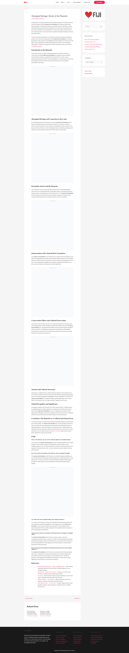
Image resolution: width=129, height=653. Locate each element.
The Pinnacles (35, 18)
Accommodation (77, 2)
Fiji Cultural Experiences (96, 637)
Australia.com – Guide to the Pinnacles (47, 572)
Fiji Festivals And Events (96, 639)
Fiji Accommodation (60, 643)
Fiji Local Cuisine (95, 641)
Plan (68, 2)
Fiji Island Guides (60, 637)
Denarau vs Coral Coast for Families (93, 44)
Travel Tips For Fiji (77, 635)
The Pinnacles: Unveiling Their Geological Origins (32, 612)
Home (57, 2)
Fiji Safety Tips (76, 641)
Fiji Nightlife (93, 643)
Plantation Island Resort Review (92, 46)
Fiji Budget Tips (77, 643)
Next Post (77, 598)
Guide (62, 2)
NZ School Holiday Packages (92, 39)
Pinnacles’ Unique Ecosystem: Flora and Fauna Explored (45, 612)
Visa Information (77, 637)
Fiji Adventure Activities (96, 635)
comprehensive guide (36, 46)
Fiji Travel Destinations (61, 635)
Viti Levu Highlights (60, 639)
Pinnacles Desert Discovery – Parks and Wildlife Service (51, 566)
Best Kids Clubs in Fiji (90, 42)
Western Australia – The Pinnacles (46, 579)
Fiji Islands (40, 575)
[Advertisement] (52, 92)
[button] (64, 2)
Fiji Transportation (77, 639)
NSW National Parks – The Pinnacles (47, 583)
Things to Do (87, 2)
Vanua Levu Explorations (62, 641)
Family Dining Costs (89, 49)
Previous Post (28, 598)
